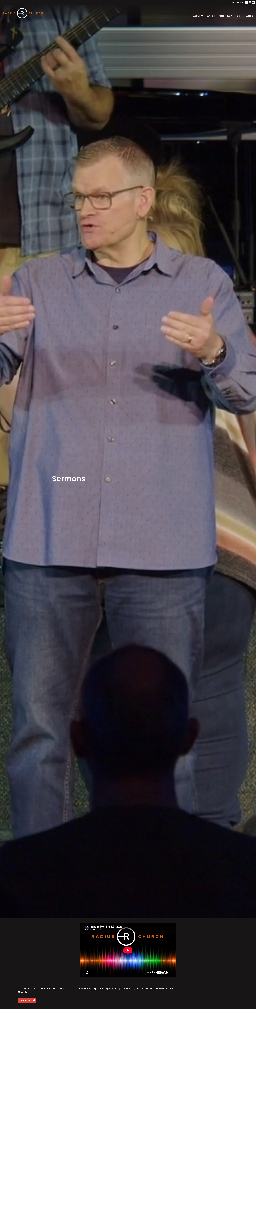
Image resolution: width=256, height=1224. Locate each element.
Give (239, 16)
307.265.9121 (237, 2)
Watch (211, 16)
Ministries (224, 16)
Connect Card (27, 1000)
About (196, 16)
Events (249, 16)
